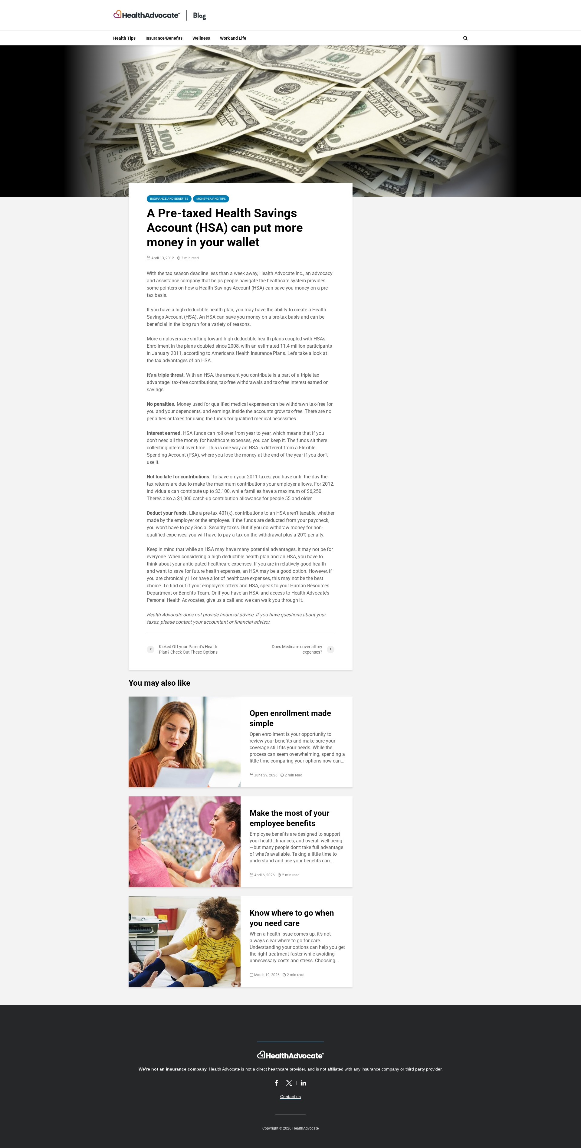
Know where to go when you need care (292, 918)
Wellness (201, 38)
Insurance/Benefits (164, 38)
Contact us (290, 1096)
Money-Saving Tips (211, 198)
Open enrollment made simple (290, 718)
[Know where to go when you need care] (185, 941)
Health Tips (124, 38)
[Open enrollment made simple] (185, 741)
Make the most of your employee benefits (290, 818)
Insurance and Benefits (169, 198)
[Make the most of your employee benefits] (185, 841)
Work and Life (233, 38)
